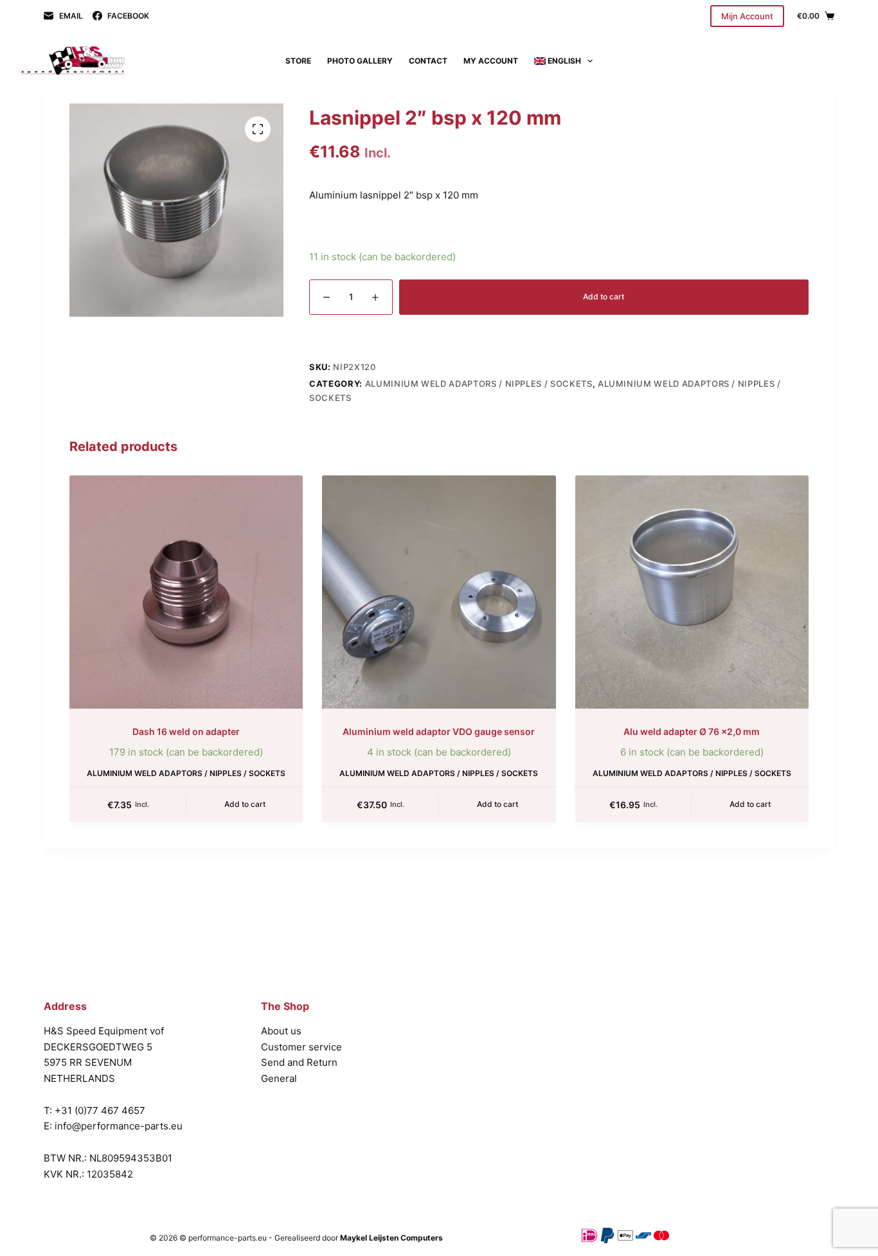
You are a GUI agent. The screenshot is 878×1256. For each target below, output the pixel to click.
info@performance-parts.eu (119, 1126)
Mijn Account (747, 16)
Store (298, 61)
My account (490, 61)
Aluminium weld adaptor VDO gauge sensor (439, 731)
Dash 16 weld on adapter (186, 731)
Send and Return (299, 1062)
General (279, 1078)
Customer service (301, 1047)
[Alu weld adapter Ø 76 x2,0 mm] (692, 592)
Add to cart (603, 296)
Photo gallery (360, 61)
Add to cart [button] (244, 804)
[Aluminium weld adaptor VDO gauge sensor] (438, 592)
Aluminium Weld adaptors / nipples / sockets (479, 383)
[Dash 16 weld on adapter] (186, 592)
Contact (428, 61)
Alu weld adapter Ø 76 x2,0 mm (691, 731)
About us (281, 1031)
